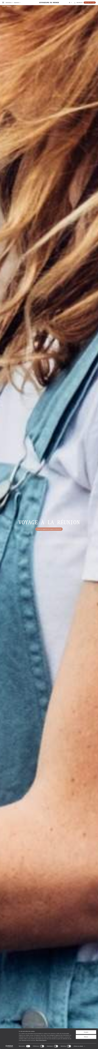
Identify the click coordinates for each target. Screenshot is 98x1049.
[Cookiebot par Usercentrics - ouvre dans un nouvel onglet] (9, 1046)
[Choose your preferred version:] (70, 2)
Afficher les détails (78, 1046)
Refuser (86, 1036)
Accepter (86, 1032)
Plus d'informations (41, 1040)
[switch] (42, 1046)
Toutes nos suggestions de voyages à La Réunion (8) (49, 529)
